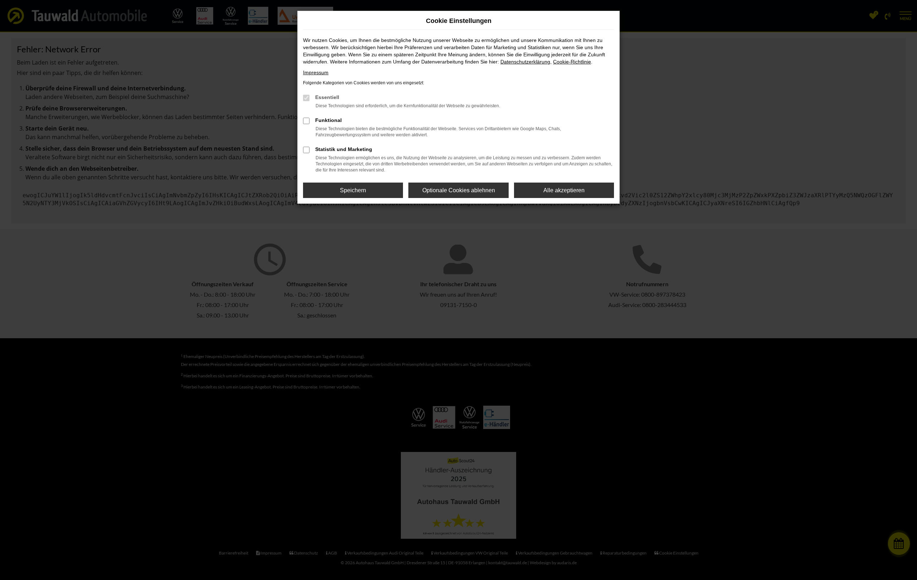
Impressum (315, 72)
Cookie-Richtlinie (572, 62)
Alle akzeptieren (564, 190)
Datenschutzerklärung (525, 62)
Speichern (353, 190)
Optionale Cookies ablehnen (458, 190)
